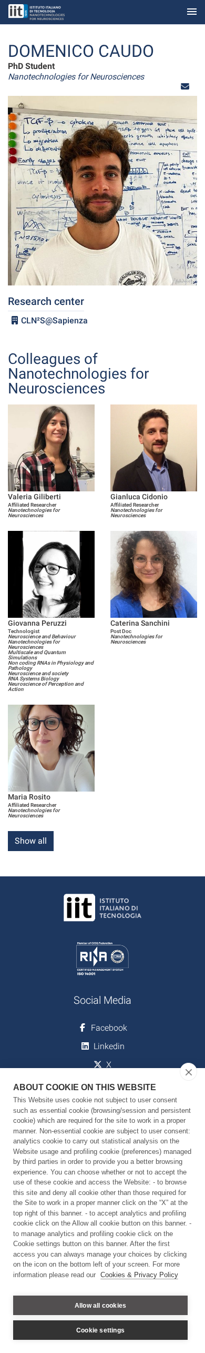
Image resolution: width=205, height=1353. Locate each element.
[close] (188, 1072)
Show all (31, 841)
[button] (185, 87)
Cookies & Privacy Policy (139, 1275)
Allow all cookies (100, 1305)
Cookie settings (100, 1330)
